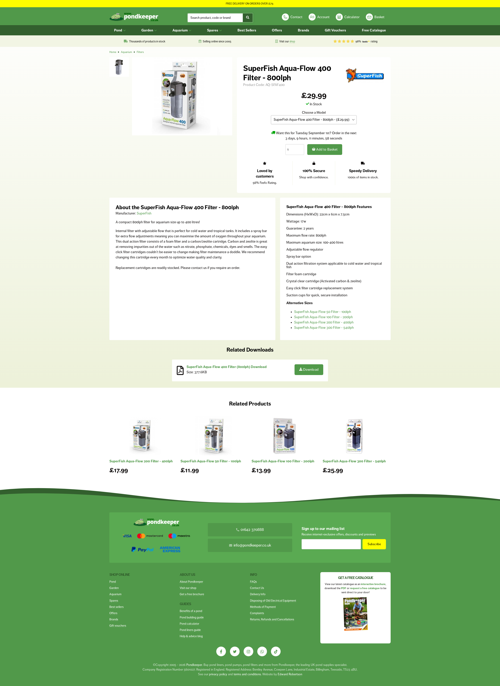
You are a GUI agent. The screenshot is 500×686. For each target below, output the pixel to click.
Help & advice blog (191, 636)
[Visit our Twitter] (235, 651)
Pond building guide (192, 617)
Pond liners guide (190, 630)
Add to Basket (326, 149)
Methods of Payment (263, 606)
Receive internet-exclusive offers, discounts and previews (339, 534)
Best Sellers (247, 30)
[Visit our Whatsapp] (262, 651)
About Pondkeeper (191, 581)
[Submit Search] (248, 17)
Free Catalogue (374, 30)
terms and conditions (247, 674)
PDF (343, 588)
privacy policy (218, 674)
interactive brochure (373, 584)
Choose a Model (314, 112)
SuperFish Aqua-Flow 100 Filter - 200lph (323, 317)
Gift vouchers (117, 625)
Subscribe (374, 544)
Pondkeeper (194, 665)
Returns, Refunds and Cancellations (272, 619)
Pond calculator (189, 623)
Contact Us (257, 588)
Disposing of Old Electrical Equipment (273, 600)
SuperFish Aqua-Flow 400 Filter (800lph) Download (227, 367)
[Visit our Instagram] (248, 651)
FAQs (253, 581)
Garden (147, 30)
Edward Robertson (290, 674)
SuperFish (144, 213)
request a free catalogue (365, 588)
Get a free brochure (192, 594)
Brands (303, 30)
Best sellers (116, 606)
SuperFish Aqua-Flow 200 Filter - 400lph (324, 322)
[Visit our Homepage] (133, 17)
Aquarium (180, 30)
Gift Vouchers (335, 30)
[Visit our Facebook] (221, 651)
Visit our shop (188, 588)
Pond (118, 30)
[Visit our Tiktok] (276, 651)
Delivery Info (257, 594)
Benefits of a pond (191, 611)
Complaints (257, 613)
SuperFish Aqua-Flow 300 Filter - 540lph (324, 328)
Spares (213, 30)
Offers (277, 30)
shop (292, 41)
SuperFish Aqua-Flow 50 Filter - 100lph (322, 312)
